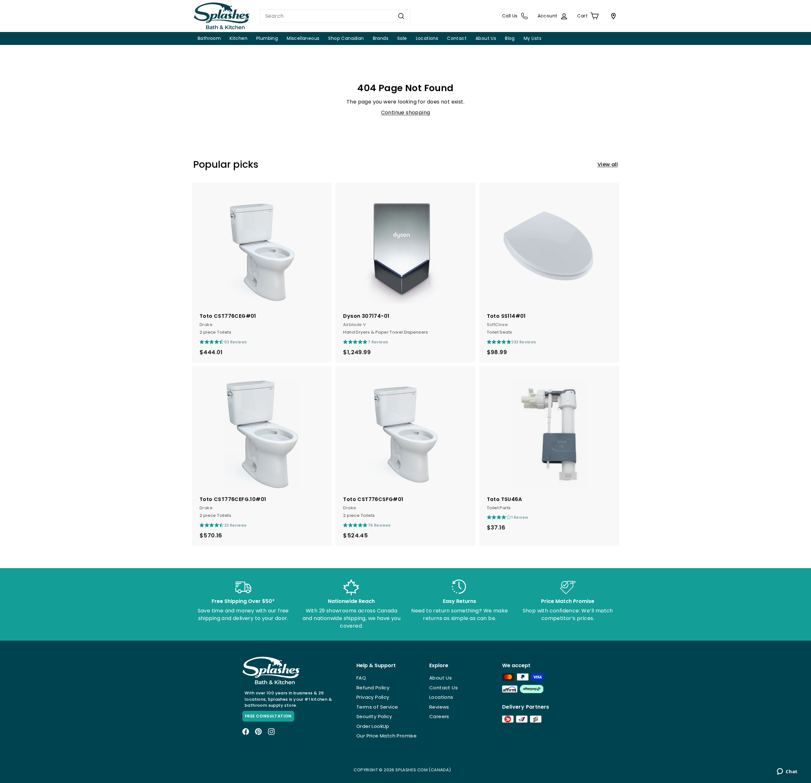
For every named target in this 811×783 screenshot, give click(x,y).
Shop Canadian (346, 38)
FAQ (361, 677)
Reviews (439, 707)
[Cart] (612, 16)
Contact (457, 38)
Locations (427, 38)
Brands (380, 38)
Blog (510, 38)
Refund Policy (372, 687)
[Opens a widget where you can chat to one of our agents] (787, 772)
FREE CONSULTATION (268, 716)
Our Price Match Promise (386, 735)
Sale (402, 38)
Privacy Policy (372, 697)
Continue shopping (405, 112)
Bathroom (209, 38)
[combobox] (335, 16)
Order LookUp (372, 726)
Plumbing (267, 38)
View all (607, 164)
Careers (439, 716)
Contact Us (443, 687)
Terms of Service (377, 707)
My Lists (532, 38)
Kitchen (238, 38)
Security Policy (374, 716)
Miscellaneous (303, 38)
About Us (486, 38)
